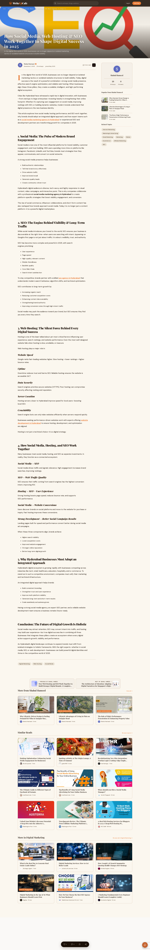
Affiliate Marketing (120, 141)
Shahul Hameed (29, 64)
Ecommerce (107, 141)
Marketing (119, 137)
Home (4, 9)
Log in (128, 3)
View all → (129, 691)
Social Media (49, 664)
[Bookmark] (79, 944)
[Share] (85, 944)
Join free (136, 3)
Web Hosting (38, 664)
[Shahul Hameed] (20, 65)
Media (128, 137)
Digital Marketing (14, 9)
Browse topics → (127, 733)
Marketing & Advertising (110, 133)
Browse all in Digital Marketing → (122, 838)
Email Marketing (108, 137)
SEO (104, 144)
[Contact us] (145, 945)
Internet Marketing (109, 129)
